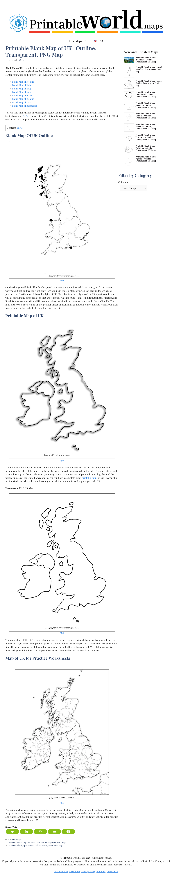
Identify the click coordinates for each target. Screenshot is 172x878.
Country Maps (14, 839)
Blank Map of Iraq (21, 88)
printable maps (90, 477)
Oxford (26, 116)
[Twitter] (12, 831)
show (19, 127)
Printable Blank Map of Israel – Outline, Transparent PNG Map (148, 69)
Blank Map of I (19, 98)
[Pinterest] (40, 831)
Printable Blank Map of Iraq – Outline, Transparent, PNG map (148, 83)
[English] (93, 41)
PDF (62, 280)
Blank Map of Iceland (23, 81)
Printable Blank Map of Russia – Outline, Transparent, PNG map (37, 842)
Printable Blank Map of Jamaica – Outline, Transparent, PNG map (145, 105)
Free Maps (75, 41)
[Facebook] (68, 831)
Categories (124, 182)
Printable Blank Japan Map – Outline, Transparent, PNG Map (35, 845)
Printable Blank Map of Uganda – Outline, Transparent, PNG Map (145, 158)
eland (31, 98)
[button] (101, 41)
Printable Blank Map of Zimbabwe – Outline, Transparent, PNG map (145, 94)
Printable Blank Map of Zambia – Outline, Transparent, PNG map (145, 115)
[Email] (54, 831)
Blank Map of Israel (22, 95)
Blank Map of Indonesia (24, 105)
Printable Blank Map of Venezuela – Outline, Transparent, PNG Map (145, 137)
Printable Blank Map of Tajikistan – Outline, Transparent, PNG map (145, 148)
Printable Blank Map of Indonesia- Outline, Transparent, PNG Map (145, 59)
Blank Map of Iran (21, 91)
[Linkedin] (26, 831)
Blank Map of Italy (21, 85)
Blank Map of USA (21, 102)
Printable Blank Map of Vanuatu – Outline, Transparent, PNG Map (145, 126)
